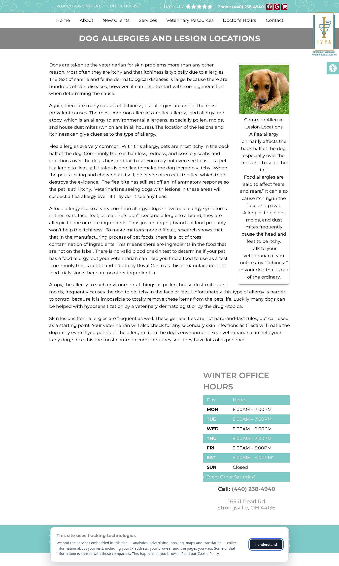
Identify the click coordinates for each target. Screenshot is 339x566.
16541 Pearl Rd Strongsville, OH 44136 (246, 504)
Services (148, 20)
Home (63, 20)
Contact (274, 20)
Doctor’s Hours (239, 20)
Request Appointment (78, 6)
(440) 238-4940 (248, 6)
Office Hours (123, 6)
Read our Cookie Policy (200, 553)
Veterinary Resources (190, 20)
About (86, 20)
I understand (266, 544)
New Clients (116, 20)
